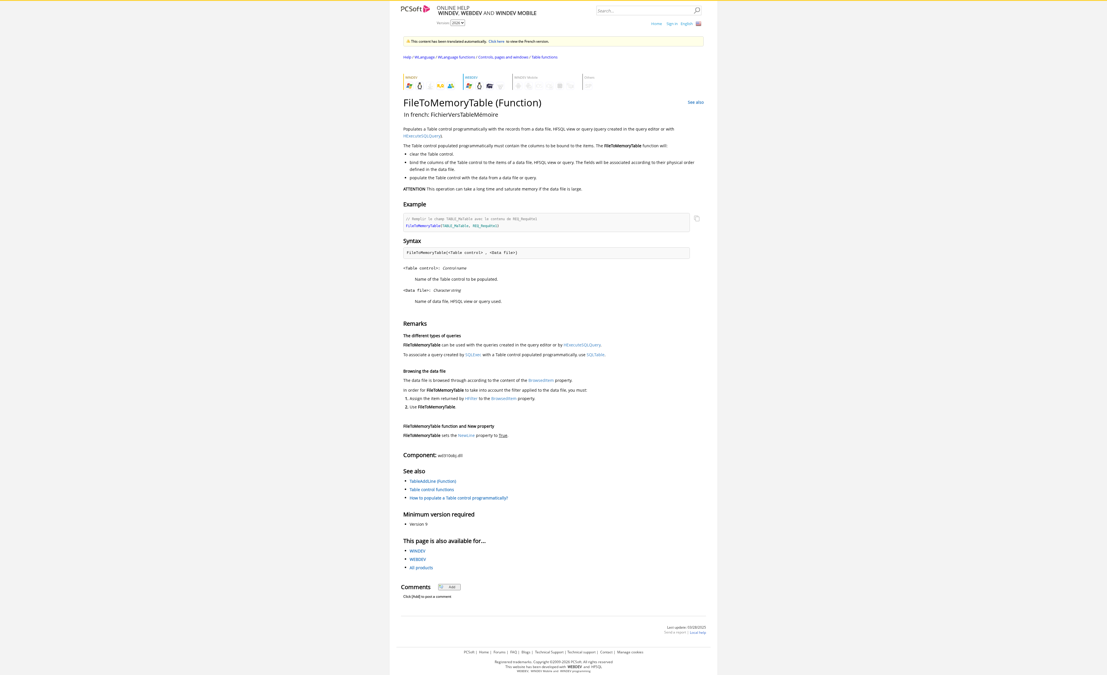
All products (421, 567)
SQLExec (473, 354)
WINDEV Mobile (541, 671)
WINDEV (417, 551)
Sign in (672, 23)
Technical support (581, 652)
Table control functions (432, 489)
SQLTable (596, 354)
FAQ (513, 652)
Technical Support (549, 652)
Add (452, 587)
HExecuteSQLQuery (421, 136)
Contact (606, 652)
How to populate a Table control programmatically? (459, 498)
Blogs (526, 652)
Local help (698, 632)
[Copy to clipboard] (696, 219)
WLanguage (425, 57)
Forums (500, 652)
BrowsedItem (541, 380)
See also (696, 102)
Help (407, 57)
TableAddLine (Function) (433, 481)
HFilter (471, 398)
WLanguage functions (456, 57)
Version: (444, 22)
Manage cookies (630, 652)
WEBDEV (418, 559)
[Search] (696, 10)
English (687, 23)
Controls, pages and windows (503, 57)
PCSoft (469, 652)
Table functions (545, 57)
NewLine (466, 435)
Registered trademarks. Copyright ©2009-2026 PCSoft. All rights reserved (554, 661)
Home (656, 23)
